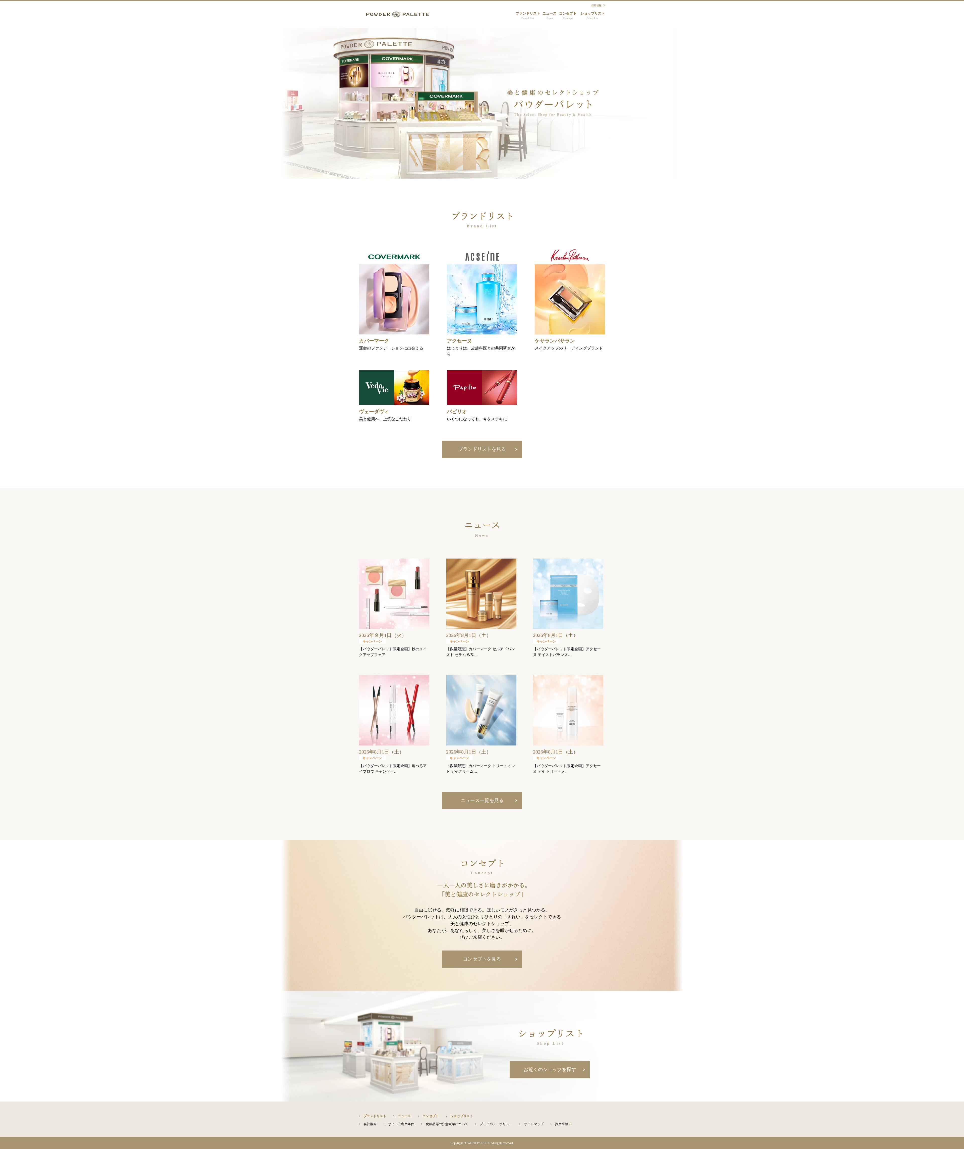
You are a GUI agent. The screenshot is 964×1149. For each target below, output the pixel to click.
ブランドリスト (528, 16)
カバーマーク (374, 340)
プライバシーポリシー (496, 1124)
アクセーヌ (459, 340)
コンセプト (568, 16)
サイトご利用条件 (401, 1124)
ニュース (550, 16)
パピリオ (457, 411)
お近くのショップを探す (550, 1069)
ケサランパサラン (555, 340)
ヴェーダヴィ (374, 411)
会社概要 (370, 1124)
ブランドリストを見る (482, 449)
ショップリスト (592, 16)
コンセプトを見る (482, 959)
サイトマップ (534, 1124)
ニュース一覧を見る (482, 800)
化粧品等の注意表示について (447, 1124)
